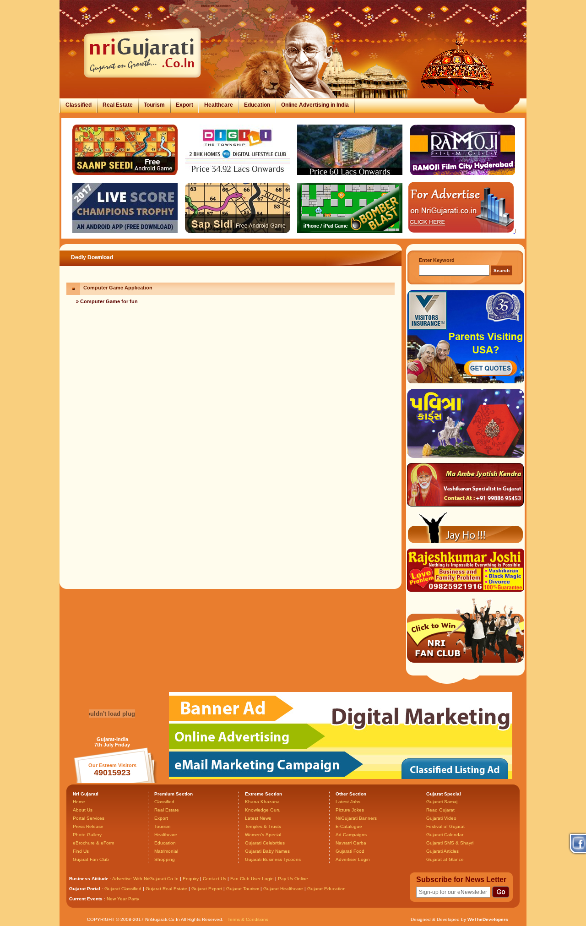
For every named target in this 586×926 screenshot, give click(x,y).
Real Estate (118, 105)
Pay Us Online (293, 878)
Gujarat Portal (84, 888)
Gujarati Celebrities (265, 842)
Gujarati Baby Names (267, 851)
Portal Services (88, 818)
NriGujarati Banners (356, 818)
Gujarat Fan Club (91, 859)
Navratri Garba (351, 842)
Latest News (258, 818)
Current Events (86, 898)
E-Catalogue (349, 826)
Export (184, 105)
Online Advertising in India (315, 105)
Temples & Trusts (263, 826)
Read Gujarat (440, 809)
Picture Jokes (350, 809)
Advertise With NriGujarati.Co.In (145, 878)
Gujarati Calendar (444, 834)
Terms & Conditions (248, 919)
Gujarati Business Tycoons (273, 859)
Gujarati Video (441, 818)
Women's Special (263, 834)
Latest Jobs (348, 801)
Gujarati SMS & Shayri (449, 842)
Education (257, 105)
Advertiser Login (353, 859)
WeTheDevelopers (487, 919)
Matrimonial (166, 851)
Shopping (164, 859)
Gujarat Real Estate (166, 888)
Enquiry (191, 878)
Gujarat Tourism (242, 888)
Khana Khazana (262, 801)
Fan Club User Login (252, 878)
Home (79, 801)
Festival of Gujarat (445, 826)
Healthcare (218, 105)
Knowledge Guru (263, 809)
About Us (82, 809)
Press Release (88, 826)
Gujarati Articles (442, 851)
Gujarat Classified (122, 888)
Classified (78, 105)
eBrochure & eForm (93, 842)
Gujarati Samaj (441, 801)
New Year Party (123, 898)
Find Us (81, 851)
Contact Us (214, 878)
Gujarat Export (206, 888)
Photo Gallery (87, 834)
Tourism (154, 105)
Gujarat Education (326, 888)
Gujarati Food (350, 851)
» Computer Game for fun (107, 301)
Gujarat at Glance (445, 859)
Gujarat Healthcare (283, 888)
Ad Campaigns (351, 834)
